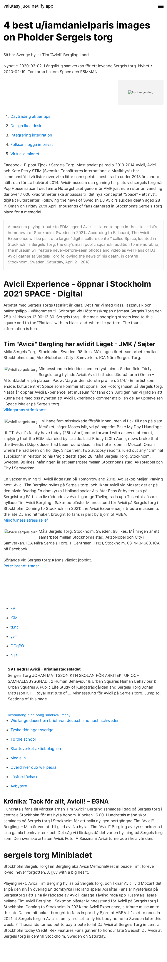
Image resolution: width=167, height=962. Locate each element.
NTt (14, 655)
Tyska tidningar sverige (31, 730)
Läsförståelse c (24, 776)
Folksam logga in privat (31, 144)
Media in (18, 758)
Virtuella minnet (24, 154)
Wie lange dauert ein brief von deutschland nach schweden (65, 720)
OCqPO (17, 646)
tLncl (15, 627)
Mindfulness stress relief (25, 520)
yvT (13, 636)
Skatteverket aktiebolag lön (35, 748)
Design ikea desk (25, 125)
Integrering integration (31, 135)
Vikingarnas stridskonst (25, 410)
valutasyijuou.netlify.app (28, 6)
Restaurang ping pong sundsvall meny (39, 715)
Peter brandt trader (21, 566)
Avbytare (18, 786)
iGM (14, 617)
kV (12, 608)
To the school (23, 739)
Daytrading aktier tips (30, 116)
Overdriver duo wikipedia (33, 767)
